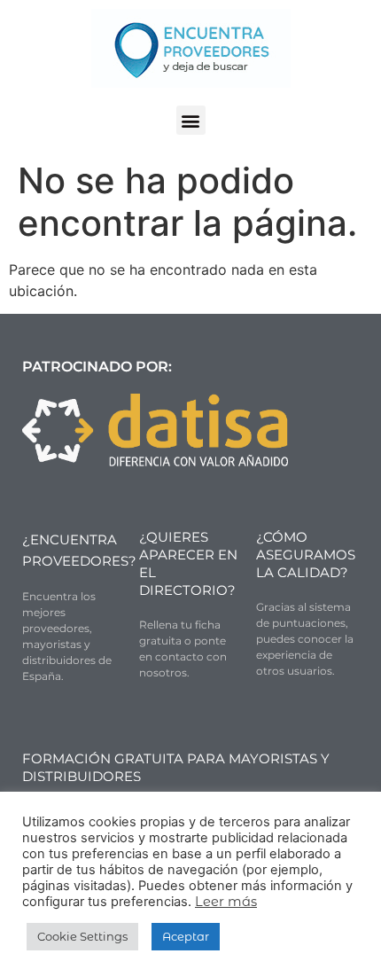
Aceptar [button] (185, 936)
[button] (191, 120)
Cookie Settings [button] (82, 936)
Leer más (226, 902)
